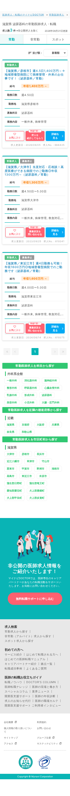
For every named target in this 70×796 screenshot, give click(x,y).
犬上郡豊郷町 (37, 490)
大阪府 (40, 424)
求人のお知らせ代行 (18, 700)
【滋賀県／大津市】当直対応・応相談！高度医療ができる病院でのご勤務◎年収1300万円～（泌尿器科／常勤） (34, 170)
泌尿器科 (47, 395)
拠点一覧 (46, 663)
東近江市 (27, 476)
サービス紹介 (13, 654)
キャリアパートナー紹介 (21, 663)
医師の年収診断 (45, 696)
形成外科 (29, 395)
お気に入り (15, 137)
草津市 (30, 461)
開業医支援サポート (18, 696)
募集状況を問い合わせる (35, 233)
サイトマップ (11, 737)
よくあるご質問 (36, 668)
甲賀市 (25, 468)
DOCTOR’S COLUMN (41, 682)
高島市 (10, 476)
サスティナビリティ (47, 743)
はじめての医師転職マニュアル (25, 659)
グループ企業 (44, 737)
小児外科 (29, 402)
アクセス (8, 743)
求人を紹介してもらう (35, 137)
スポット (58, 39)
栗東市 (10, 468)
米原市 (43, 476)
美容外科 (12, 402)
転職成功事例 (13, 668)
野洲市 (40, 468)
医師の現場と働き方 (45, 686)
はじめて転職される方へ (42, 654)
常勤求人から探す (16, 631)
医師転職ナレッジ (16, 686)
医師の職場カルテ (46, 700)
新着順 (56, 52)
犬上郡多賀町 (37, 497)
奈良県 (10, 431)
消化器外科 (30, 380)
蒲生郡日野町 (14, 483)
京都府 (25, 424)
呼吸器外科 (30, 387)
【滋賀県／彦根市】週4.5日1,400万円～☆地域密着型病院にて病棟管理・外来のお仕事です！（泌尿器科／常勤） (35, 74)
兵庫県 (55, 424)
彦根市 (25, 454)
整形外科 (12, 387)
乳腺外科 (12, 395)
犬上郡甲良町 (14, 497)
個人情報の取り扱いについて (18, 730)
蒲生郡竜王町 (37, 483)
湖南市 (55, 468)
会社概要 (8, 722)
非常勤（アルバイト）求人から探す (28, 636)
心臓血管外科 (52, 387)
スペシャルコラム (16, 691)
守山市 (45, 461)
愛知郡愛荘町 (14, 490)
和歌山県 (27, 431)
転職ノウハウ (13, 682)
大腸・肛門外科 (51, 402)
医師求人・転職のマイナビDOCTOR (23, 14)
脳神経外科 (50, 380)
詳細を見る (55, 135)
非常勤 (35, 39)
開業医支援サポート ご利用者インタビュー (33, 705)
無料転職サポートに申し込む (35, 599)
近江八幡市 (13, 461)
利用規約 (41, 722)
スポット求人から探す (19, 640)
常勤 (12, 39)
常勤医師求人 (56, 14)
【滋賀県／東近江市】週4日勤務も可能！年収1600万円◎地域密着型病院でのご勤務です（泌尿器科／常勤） (34, 267)
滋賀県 (10, 424)
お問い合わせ (44, 728)
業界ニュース (41, 691)
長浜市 (40, 454)
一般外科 (12, 380)
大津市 (10, 454)
